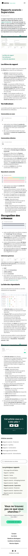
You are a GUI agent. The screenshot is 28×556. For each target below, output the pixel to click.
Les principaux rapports (10, 467)
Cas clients (14, 536)
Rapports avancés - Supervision (12, 485)
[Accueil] (8, 3)
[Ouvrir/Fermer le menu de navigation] (24, 3)
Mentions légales (14, 543)
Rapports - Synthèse (9, 473)
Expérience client (13, 280)
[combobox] (14, 461)
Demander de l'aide (14, 522)
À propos (14, 533)
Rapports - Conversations (10, 478)
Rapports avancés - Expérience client (13, 490)
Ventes (23, 278)
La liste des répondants (8, 59)
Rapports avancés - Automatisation (13, 493)
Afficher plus (5, 494)
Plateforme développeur (14, 538)
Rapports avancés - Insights (11, 483)
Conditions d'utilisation (14, 541)
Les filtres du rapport (8, 55)
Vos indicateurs (6, 57)
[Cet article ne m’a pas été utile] (16, 425)
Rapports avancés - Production (12, 488)
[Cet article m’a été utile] (12, 425)
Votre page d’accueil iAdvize (11, 470)
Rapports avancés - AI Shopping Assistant (14, 480)
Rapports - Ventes (8, 475)
